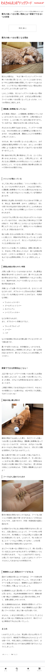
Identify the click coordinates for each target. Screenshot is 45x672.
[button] (40, 415)
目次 (20, 28)
